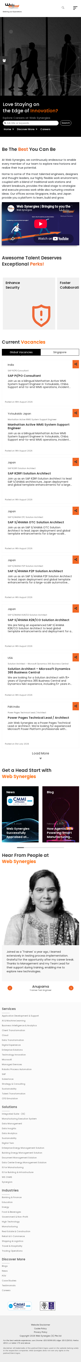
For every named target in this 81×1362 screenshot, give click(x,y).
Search (66, 122)
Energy (5, 1207)
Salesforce (7, 1079)
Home (7, 129)
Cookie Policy (40, 1328)
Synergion (7, 1181)
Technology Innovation (14, 1054)
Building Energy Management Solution (22, 1152)
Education (7, 1202)
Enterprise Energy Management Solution (23, 1147)
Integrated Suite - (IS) (13, 1113)
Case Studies (9, 1280)
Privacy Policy (40, 1332)
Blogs (5, 1265)
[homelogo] (12, 8)
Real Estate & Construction (16, 1231)
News (5, 1270)
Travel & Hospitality (12, 1245)
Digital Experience (11, 1044)
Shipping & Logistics (12, 1241)
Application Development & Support (20, 1015)
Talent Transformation (13, 1093)
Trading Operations (12, 1250)
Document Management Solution (19, 1157)
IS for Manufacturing (13, 1167)
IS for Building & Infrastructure (17, 1172)
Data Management (12, 1123)
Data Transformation (13, 1040)
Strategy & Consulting (13, 1083)
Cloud (5, 1035)
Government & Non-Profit (15, 1216)
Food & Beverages (11, 1211)
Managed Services (12, 1064)
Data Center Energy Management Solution (24, 1162)
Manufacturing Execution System (19, 1118)
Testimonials (9, 1285)
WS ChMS (7, 1177)
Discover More (25, 129)
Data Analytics (9, 1133)
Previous (10, 988)
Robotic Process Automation (17, 1069)
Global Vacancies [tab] (21, 352)
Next (71, 988)
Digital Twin (8, 1143)
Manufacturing (10, 1226)
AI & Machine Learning (13, 1020)
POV (4, 1275)
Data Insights (9, 1128)
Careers (6, 1290)
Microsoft (7, 1059)
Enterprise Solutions (12, 1049)
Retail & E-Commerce (13, 1236)
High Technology (11, 1221)
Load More (40, 753)
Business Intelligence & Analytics (19, 1025)
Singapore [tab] (59, 352)
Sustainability (9, 1088)
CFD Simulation (10, 1098)
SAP (4, 1074)
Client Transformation (13, 1030)
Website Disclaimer (40, 1324)
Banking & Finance (11, 1197)
